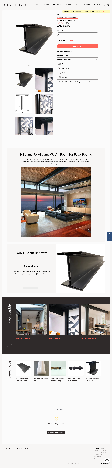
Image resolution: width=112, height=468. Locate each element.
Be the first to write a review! (56, 432)
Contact (87, 5)
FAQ (102, 454)
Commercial (57, 5)
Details (104, 11)
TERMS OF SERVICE (36, 464)
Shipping (103, 450)
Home (58, 14)
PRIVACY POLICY (24, 464)
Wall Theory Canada (13, 464)
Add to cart (77, 46)
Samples (69, 5)
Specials (97, 5)
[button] (8, 345)
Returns (103, 452)
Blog (77, 5)
